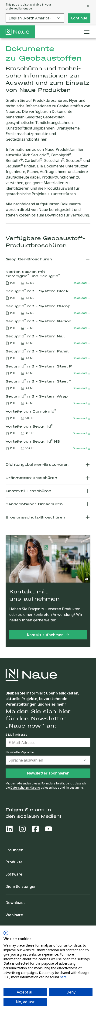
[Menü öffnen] (86, 32)
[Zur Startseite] (17, 32)
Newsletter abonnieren (48, 773)
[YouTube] (48, 829)
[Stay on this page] (88, 6)
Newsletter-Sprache (20, 752)
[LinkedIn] (9, 829)
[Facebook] (35, 829)
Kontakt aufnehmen (45, 634)
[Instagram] (22, 829)
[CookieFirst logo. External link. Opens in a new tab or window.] (5, 933)
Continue (79, 18)
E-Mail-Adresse (16, 734)
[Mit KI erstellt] (86, 579)
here (63, 977)
